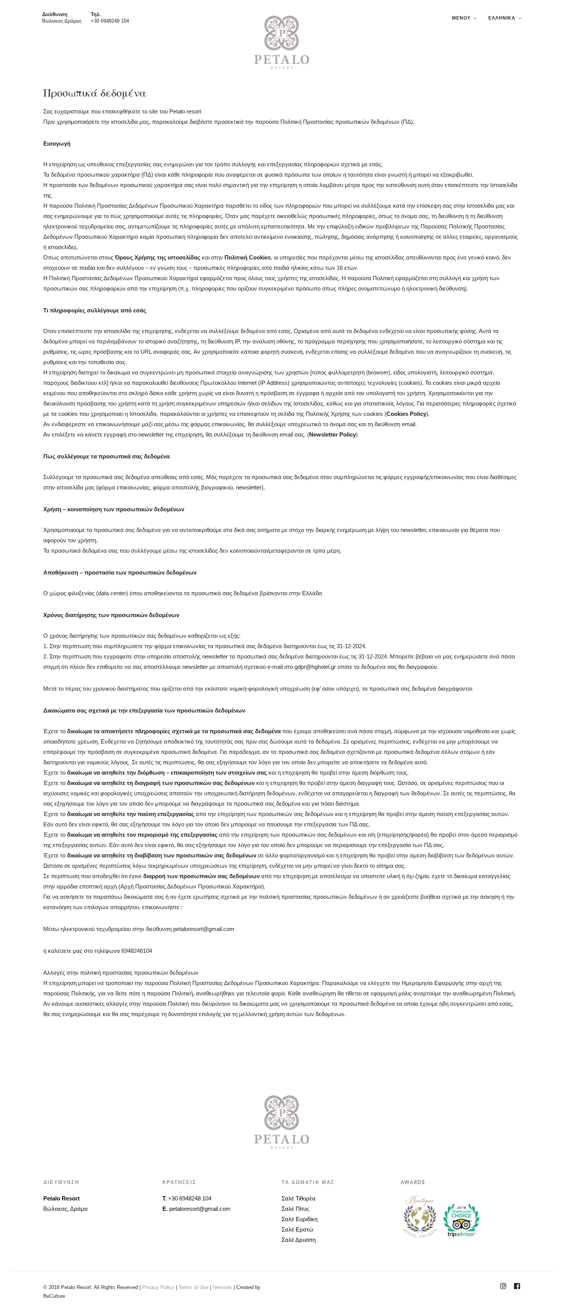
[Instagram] (503, 1287)
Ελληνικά (502, 18)
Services (222, 1287)
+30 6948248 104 (110, 21)
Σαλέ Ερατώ (297, 1229)
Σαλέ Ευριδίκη (300, 1219)
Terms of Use (193, 1287)
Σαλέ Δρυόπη (299, 1239)
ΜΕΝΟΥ (461, 18)
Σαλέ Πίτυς (295, 1208)
